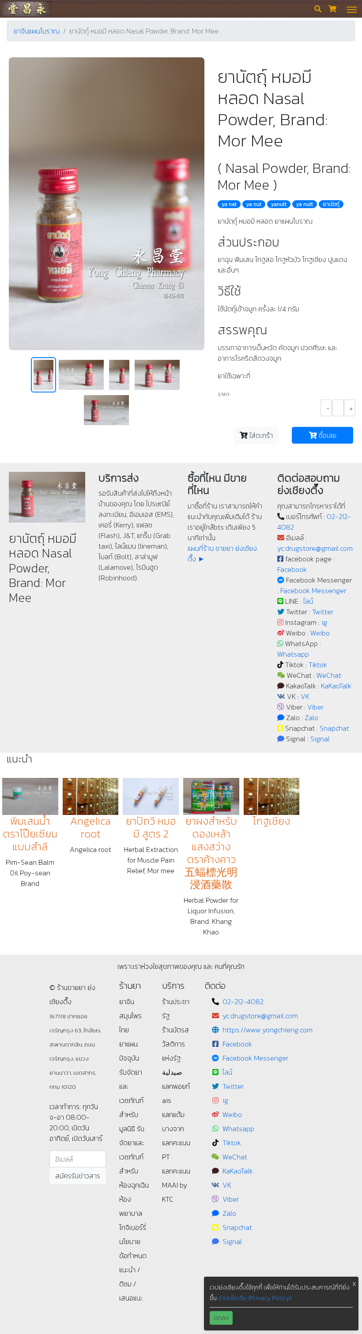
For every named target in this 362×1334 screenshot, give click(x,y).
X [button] (354, 1284)
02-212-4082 (243, 1001)
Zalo (311, 717)
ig (324, 622)
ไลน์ (308, 601)
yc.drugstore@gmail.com (315, 548)
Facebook (292, 569)
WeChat (329, 675)
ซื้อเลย (326, 435)
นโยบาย (129, 1241)
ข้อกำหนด (133, 1255)
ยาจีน (126, 1001)
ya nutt (304, 204)
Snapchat (334, 728)
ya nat (229, 204)
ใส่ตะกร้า (260, 435)
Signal (320, 738)
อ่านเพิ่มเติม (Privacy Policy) (254, 1298)
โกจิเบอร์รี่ (132, 1227)
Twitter (322, 611)
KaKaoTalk (336, 685)
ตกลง (221, 1318)
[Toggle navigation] (352, 9)
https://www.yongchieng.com (267, 1029)
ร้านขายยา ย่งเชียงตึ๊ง (26, 8)
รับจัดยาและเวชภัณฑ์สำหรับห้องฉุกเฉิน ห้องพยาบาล (134, 1170)
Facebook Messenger (313, 590)
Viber (315, 707)
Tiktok (318, 664)
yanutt (279, 204)
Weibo (320, 633)
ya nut (253, 204)
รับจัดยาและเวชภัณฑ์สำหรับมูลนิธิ (131, 1100)
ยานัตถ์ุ (331, 204)
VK (305, 696)
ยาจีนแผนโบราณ (37, 31)
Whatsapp (293, 654)
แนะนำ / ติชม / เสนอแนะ (131, 1283)
